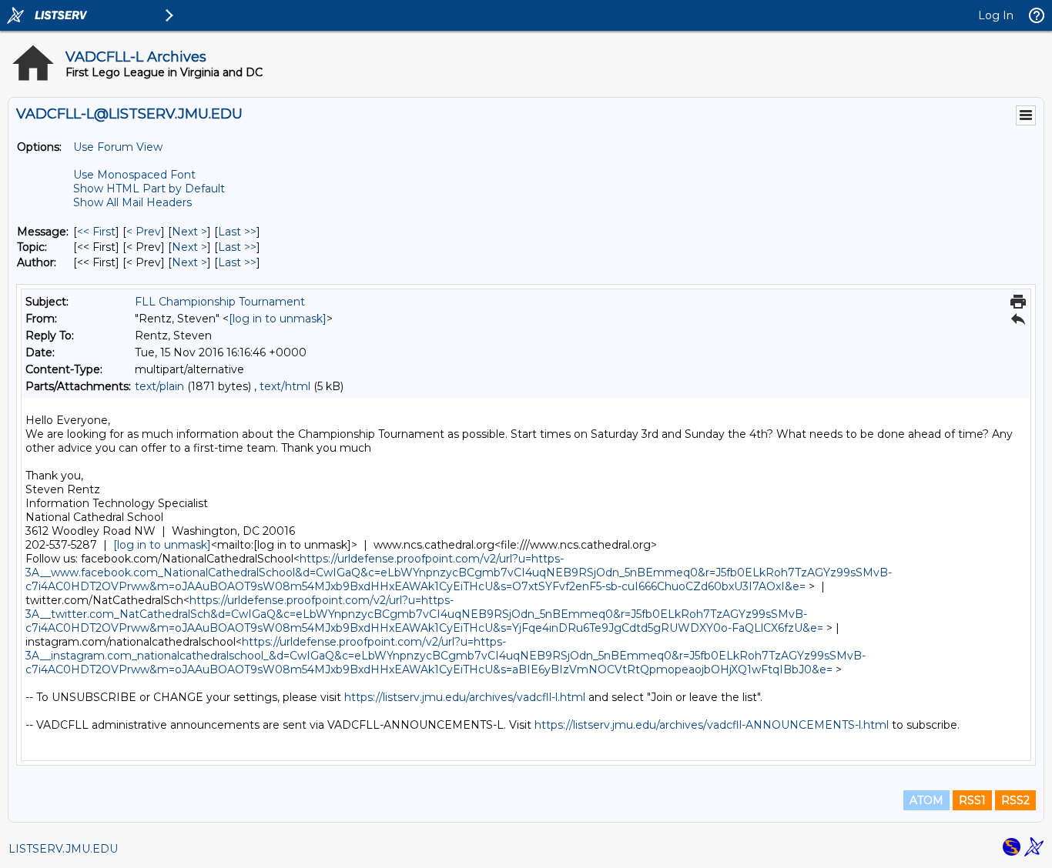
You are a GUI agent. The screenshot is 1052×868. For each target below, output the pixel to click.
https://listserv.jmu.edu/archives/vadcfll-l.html (464, 697)
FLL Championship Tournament (220, 302)
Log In (995, 15)
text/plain (159, 386)
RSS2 (1015, 800)
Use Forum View (117, 147)
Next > (189, 232)
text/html (285, 386)
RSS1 (972, 800)
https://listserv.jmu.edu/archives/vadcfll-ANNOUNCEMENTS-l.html (711, 725)
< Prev (143, 232)
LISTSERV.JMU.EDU (63, 849)
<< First (96, 232)
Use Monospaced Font (134, 175)
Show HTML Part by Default (149, 188)
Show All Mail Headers (132, 202)
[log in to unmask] (278, 319)
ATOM (926, 800)
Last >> (237, 232)
